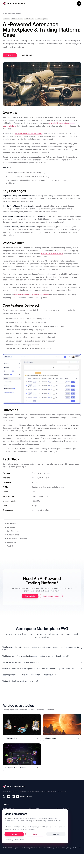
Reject (35, 834)
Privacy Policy (19, 840)
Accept (14, 834)
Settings (56, 834)
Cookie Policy (8, 840)
